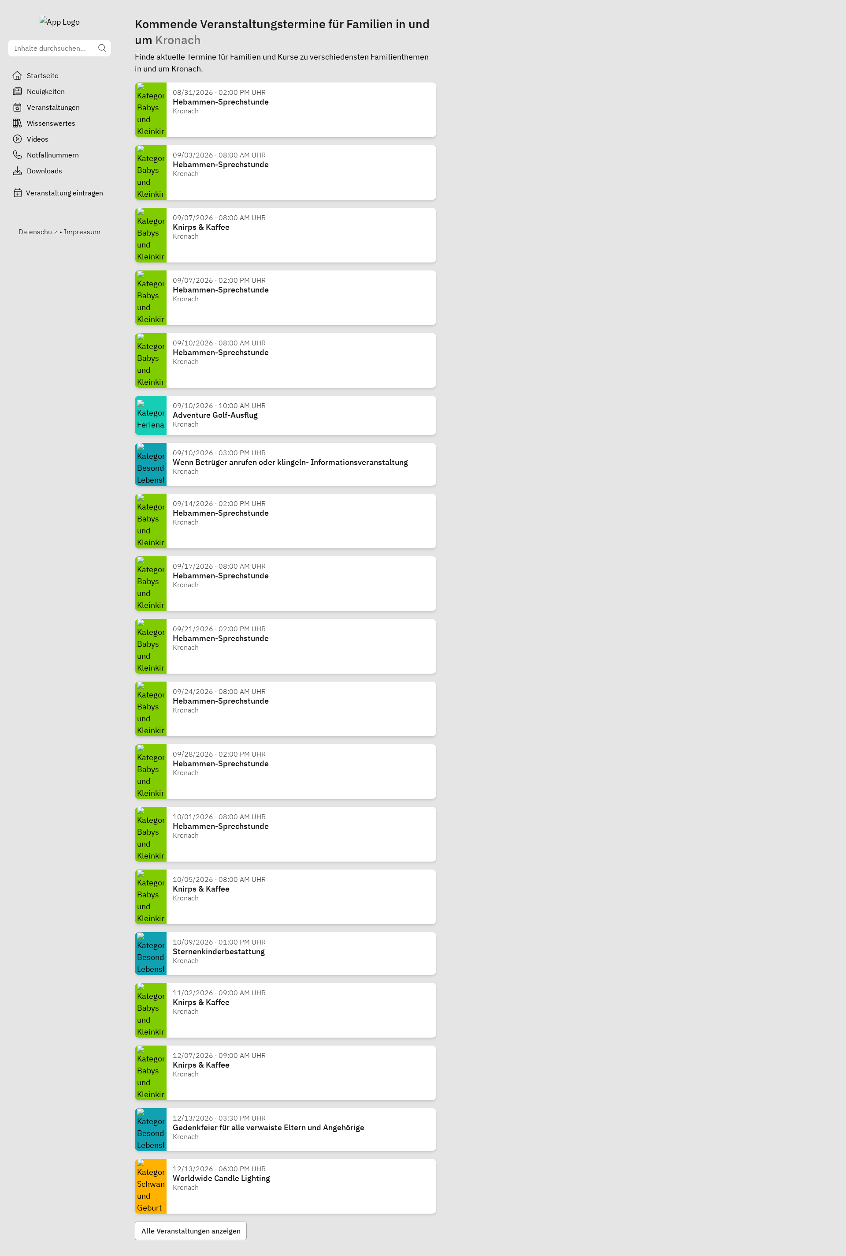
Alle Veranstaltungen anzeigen (191, 1230)
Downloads (44, 170)
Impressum (82, 231)
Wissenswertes (51, 123)
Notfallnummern (53, 154)
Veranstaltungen (53, 107)
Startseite (43, 75)
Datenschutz (38, 231)
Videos (37, 139)
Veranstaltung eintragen (64, 192)
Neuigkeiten (46, 91)
